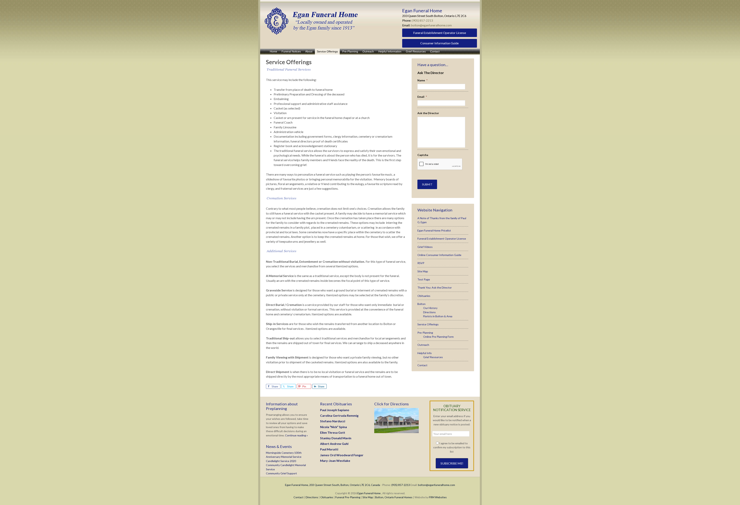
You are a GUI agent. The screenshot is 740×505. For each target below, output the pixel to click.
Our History (430, 308)
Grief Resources (433, 357)
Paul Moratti (329, 449)
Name (422, 80)
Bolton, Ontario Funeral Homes (393, 497)
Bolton (421, 304)
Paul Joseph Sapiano (334, 410)
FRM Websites (438, 497)
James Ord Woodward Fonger (341, 455)
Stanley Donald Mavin (335, 438)
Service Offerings (428, 324)
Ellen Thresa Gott (332, 432)
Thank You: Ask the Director (434, 287)
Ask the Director (428, 113)
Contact (422, 365)
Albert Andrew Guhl (334, 443)
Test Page (423, 279)
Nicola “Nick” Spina (333, 427)
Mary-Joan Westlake (335, 460)
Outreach (423, 344)
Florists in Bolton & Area (437, 316)
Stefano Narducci (332, 421)
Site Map (422, 271)
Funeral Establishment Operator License (439, 33)
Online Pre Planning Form (438, 336)
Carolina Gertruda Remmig (339, 415)
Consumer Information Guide (439, 43)
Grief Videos (425, 246)
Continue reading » (296, 435)
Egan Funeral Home (369, 493)
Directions (429, 312)
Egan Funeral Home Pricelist (434, 230)
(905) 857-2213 (422, 20)
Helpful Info (424, 353)
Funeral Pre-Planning (347, 497)
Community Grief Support (281, 473)
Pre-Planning (425, 332)
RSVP (420, 263)
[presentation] (439, 164)
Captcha (422, 155)
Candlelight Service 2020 (281, 461)
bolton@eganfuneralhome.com (431, 25)
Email (422, 96)
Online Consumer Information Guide (439, 255)
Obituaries (423, 295)
